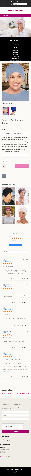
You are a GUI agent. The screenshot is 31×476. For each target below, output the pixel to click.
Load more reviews (15, 382)
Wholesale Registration (7, 440)
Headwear (15, 52)
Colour (3, 159)
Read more (6, 371)
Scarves (15, 54)
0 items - (21, 1)
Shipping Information (17, 471)
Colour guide (5, 173)
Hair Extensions (15, 49)
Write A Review (15, 245)
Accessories (15, 58)
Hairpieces (15, 51)
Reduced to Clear (15, 60)
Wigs (15, 47)
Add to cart (22, 166)
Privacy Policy (7, 471)
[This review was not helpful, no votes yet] (26, 279)
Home (8, 1)
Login (13, 1)
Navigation (5, 15)
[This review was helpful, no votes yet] (24, 279)
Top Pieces (16, 56)
